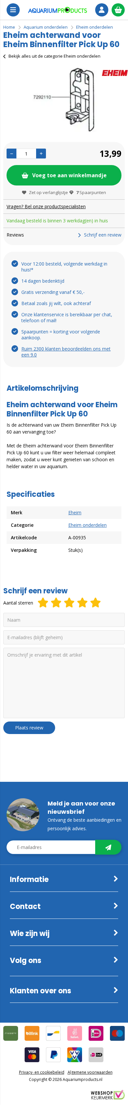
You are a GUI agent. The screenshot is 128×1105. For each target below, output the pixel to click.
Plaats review (29, 727)
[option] (64, 99)
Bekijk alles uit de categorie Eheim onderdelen (54, 56)
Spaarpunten (91, 192)
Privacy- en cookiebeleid (41, 1072)
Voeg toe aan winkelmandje (69, 175)
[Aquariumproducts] (57, 10)
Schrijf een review (102, 235)
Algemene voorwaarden (90, 1072)
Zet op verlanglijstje (48, 192)
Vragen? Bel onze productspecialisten (46, 206)
